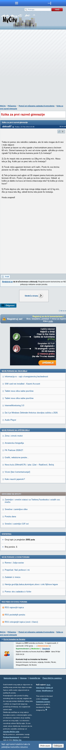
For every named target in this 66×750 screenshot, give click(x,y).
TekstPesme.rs (47, 690)
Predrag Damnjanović (11, 737)
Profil (7, 277)
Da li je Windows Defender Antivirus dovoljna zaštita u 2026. (31, 413)
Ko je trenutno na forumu (14, 639)
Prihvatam (45, 745)
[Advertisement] (33, 68)
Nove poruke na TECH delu (14, 371)
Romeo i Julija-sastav (14, 563)
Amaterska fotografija (14, 443)
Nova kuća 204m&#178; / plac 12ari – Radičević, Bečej (29, 465)
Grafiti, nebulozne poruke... (17, 457)
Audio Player (10, 420)
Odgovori (10, 305)
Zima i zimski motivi (14, 436)
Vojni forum (40, 687)
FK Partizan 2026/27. (14, 450)
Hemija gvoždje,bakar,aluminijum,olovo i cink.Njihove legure (31, 584)
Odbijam (58, 745)
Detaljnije (46, 649)
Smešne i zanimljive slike (16, 509)
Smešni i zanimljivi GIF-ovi (17, 524)
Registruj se (7, 282)
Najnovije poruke (10, 678)
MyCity (3, 106)
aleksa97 (7, 126)
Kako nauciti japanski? (15, 479)
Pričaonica (12, 106)
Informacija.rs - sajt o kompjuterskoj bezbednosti (26, 376)
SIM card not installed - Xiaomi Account (22, 384)
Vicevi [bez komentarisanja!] (17, 472)
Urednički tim (34, 678)
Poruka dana (10, 516)
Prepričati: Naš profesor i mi (17, 570)
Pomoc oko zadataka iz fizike (18, 591)
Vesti (48, 685)
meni (16, 3)
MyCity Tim (17, 740)
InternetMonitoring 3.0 (14, 405)
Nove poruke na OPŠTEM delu (16, 430)
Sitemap (23, 678)
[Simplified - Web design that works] (46, 710)
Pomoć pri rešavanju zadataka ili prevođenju (36, 106)
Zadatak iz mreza (12, 577)
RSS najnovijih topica (14, 607)
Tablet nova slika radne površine (19, 391)
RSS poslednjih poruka (15, 615)
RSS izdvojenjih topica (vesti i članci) (21, 622)
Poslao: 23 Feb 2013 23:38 (24, 127)
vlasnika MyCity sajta (11, 731)
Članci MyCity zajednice (52, 678)
